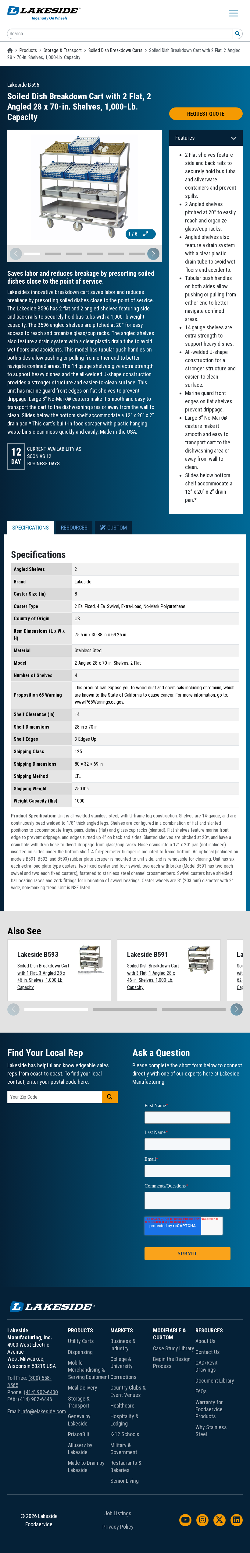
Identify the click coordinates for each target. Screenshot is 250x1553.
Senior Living (124, 1481)
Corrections (123, 1377)
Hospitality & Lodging (124, 1419)
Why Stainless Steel (211, 1430)
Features (185, 138)
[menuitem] (89, 1407)
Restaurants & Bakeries (125, 1466)
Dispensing (80, 1352)
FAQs (201, 1391)
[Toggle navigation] (233, 13)
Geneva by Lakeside (79, 1419)
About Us (205, 1341)
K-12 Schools (124, 1434)
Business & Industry (122, 1344)
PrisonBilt (79, 1434)
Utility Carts (81, 1341)
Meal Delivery (82, 1387)
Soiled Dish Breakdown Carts (115, 50)
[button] (153, 254)
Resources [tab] (74, 527)
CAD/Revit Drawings (206, 1366)
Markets (121, 1330)
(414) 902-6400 (41, 1392)
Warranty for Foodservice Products (209, 1409)
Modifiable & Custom (169, 1334)
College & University (121, 1362)
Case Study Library (173, 1348)
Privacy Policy (118, 1526)
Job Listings (117, 1513)
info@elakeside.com (43, 1411)
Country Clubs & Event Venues (128, 1391)
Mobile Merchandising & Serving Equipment (88, 1369)
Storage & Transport (63, 50)
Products (28, 50)
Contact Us (207, 1352)
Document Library (214, 1380)
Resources (209, 1330)
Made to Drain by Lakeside (86, 1466)
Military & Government (123, 1448)
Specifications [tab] (30, 527)
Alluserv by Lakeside (80, 1448)
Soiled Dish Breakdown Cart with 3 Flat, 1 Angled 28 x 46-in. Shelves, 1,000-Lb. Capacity (153, 976)
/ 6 (133, 234)
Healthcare (122, 1405)
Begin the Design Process (172, 1362)
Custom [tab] (116, 527)
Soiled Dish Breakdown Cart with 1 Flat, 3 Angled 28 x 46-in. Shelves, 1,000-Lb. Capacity (43, 976)
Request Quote (205, 113)
